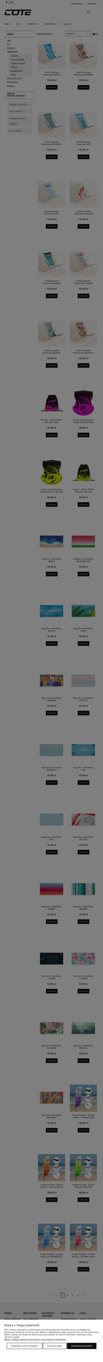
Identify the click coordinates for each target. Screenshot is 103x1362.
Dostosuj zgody (54, 1346)
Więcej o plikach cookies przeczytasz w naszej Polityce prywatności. (35, 1339)
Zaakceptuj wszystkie (81, 1346)
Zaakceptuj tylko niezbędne (24, 1346)
